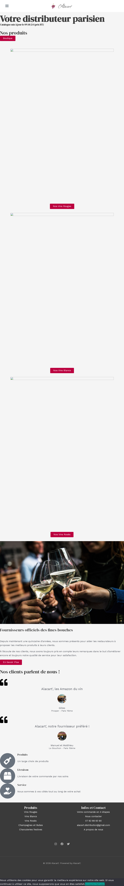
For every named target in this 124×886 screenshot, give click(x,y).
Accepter (90, 884)
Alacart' (65, 6)
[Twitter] (68, 844)
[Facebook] (62, 844)
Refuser (100, 884)
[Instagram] (55, 844)
